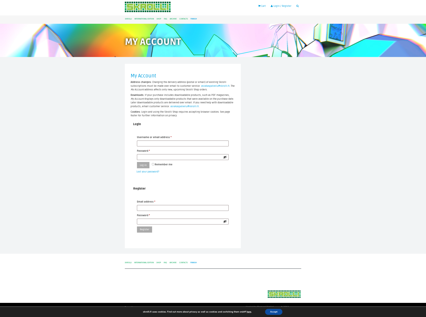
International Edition (144, 19)
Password (148, 150)
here (249, 311)
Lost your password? (147, 171)
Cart (263, 5)
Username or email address (159, 137)
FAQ (165, 19)
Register (144, 229)
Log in (143, 165)
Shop (159, 19)
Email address (151, 201)
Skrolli (128, 19)
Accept (273, 311)
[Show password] (225, 157)
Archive (173, 19)
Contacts (183, 19)
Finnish (194, 19)
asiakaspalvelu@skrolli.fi (215, 85)
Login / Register (282, 5)
